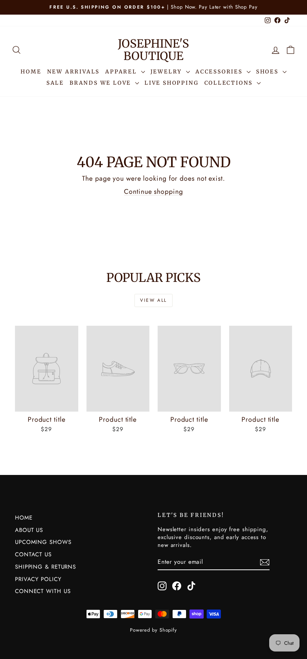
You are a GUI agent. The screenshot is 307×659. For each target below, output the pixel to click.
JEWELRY (167, 71)
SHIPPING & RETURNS (45, 567)
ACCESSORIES (220, 71)
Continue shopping (153, 191)
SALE (55, 82)
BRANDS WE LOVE (101, 82)
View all (153, 300)
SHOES (268, 71)
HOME (31, 71)
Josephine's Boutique (153, 49)
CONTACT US (33, 554)
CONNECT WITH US (43, 591)
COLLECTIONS (229, 82)
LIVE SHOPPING (171, 82)
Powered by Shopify (153, 630)
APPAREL (122, 71)
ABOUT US (29, 530)
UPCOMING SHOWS (43, 542)
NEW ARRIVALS (73, 71)
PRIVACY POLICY (38, 579)
